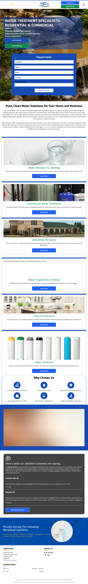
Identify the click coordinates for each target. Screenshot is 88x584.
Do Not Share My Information (30, 579)
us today (52, 127)
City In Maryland (20, 82)
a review (56, 471)
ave (52, 471)
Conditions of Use (42, 579)
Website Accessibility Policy (66, 579)
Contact (46, 127)
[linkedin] (48, 555)
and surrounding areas (10, 560)
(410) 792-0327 (48, 552)
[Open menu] (83, 4)
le (50, 471)
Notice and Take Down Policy (53, 579)
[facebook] (45, 555)
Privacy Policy (19, 579)
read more (78, 500)
